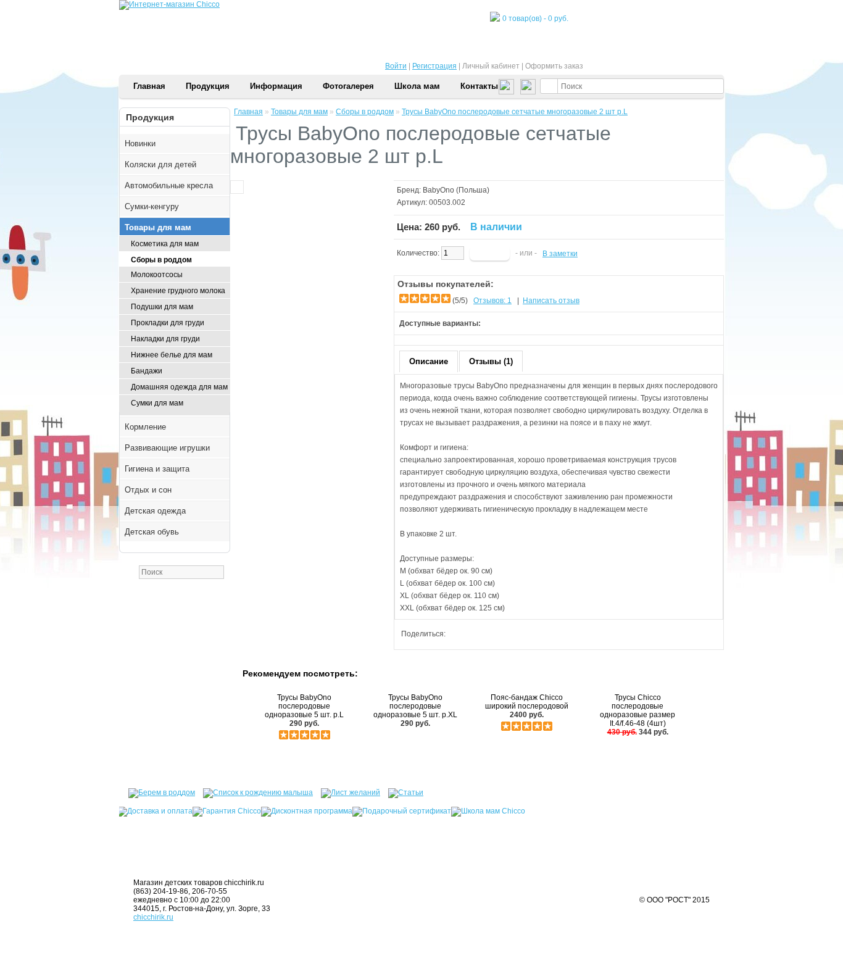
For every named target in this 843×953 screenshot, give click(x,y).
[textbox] (632, 86)
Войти (396, 66)
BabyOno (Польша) (456, 190)
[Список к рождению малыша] (255, 790)
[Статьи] (399, 790)
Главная (149, 86)
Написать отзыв (551, 300)
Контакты (479, 86)
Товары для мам (299, 111)
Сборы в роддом (365, 111)
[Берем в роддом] (157, 790)
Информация (276, 86)
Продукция (208, 86)
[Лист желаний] (347, 790)
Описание (428, 361)
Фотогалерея (348, 86)
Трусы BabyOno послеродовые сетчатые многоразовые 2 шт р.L (515, 111)
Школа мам (417, 86)
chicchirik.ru (153, 917)
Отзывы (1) (491, 361)
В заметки (560, 253)
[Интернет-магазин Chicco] (169, 4)
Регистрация (434, 66)
